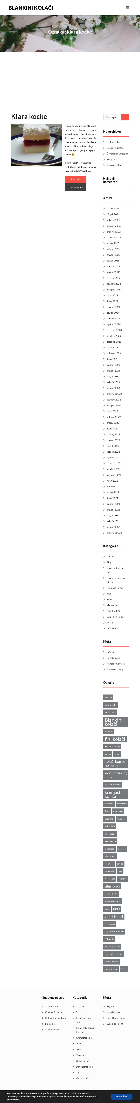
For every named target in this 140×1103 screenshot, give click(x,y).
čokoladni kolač (114, 954)
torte (116, 909)
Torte (110, 622)
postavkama (13, 1099)
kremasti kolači (113, 794)
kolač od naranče (113, 784)
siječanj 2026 (114, 225)
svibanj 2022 (113, 434)
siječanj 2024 (114, 324)
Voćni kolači (86, 171)
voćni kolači (114, 916)
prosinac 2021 (114, 463)
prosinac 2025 (114, 231)
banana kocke (110, 705)
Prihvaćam (121, 1096)
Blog (72, 167)
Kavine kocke (114, 165)
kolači (117, 754)
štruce (124, 969)
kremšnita (109, 804)
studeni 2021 (114, 469)
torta (107, 909)
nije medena (110, 856)
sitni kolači (112, 886)
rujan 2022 (112, 411)
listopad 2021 (114, 474)
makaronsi (121, 819)
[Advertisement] (70, 87)
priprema (122, 879)
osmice (120, 864)
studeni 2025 (114, 237)
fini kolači (115, 739)
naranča (122, 849)
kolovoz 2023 (114, 353)
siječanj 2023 (114, 388)
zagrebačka (110, 924)
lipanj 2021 (112, 498)
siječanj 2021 (114, 527)
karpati (108, 754)
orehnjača (109, 864)
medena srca (110, 841)
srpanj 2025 (113, 243)
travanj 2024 (113, 306)
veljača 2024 (113, 318)
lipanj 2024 (112, 301)
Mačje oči (112, 159)
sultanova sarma (112, 901)
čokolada (109, 939)
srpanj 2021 (113, 492)
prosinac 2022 (114, 393)
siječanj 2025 (114, 272)
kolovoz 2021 (114, 486)
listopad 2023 (114, 341)
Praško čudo (110, 879)
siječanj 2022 (114, 457)
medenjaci (110, 848)
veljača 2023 (113, 382)
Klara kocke (29, 116)
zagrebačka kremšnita (114, 931)
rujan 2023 (112, 347)
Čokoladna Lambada (117, 153)
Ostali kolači (113, 611)
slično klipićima (111, 894)
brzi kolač (109, 731)
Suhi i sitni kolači (115, 616)
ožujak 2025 (113, 260)
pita (120, 871)
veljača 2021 (113, 521)
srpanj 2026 (113, 208)
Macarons (112, 605)
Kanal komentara (116, 663)
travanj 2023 (113, 370)
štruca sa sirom (111, 969)
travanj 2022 (113, 440)
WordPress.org (115, 669)
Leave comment (75, 187)
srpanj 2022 (113, 422)
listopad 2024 (114, 289)
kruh (109, 593)
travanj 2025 (113, 254)
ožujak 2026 (113, 214)
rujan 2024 (112, 295)
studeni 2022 (114, 399)
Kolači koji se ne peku (85, 167)
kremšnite (122, 803)
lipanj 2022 (112, 428)
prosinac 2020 (114, 532)
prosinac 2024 (114, 277)
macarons (118, 811)
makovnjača (110, 826)
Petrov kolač (110, 871)
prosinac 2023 (114, 330)
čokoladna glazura (112, 946)
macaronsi (109, 819)
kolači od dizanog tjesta (116, 775)
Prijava (110, 652)
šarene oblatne (111, 961)
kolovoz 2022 (114, 416)
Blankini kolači (31, 8)
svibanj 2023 (113, 364)
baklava (111, 556)
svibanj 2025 (113, 249)
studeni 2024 (114, 283)
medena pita (110, 834)
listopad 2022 (114, 405)
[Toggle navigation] (127, 7)
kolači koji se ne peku (115, 763)
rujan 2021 (112, 480)
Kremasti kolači (72, 171)
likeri (109, 599)
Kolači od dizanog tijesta (116, 579)
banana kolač (110, 712)
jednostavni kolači (112, 746)
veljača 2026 (113, 220)
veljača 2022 (113, 451)
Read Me (75, 179)
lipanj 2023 (112, 359)
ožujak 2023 (113, 376)
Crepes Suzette (115, 147)
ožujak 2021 (113, 515)
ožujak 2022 (113, 445)
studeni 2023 (114, 335)
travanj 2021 (113, 509)
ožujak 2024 (113, 312)
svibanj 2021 (113, 503)
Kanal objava (113, 657)
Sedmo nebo (113, 142)
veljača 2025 (113, 266)
